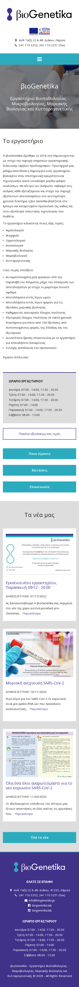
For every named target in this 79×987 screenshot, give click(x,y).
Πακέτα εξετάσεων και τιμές (39, 434)
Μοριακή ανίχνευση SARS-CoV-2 (35, 683)
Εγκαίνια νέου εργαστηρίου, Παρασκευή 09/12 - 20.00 (31, 585)
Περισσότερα (31, 613)
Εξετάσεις (40, 470)
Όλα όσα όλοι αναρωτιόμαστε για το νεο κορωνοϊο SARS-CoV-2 (39, 785)
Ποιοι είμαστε (40, 453)
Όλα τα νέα (40, 837)
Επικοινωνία (39, 487)
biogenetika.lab (42, 905)
